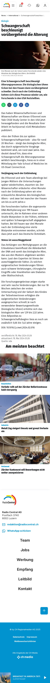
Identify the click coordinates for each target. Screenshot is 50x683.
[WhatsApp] (3, 105)
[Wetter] (29, 5)
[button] (38, 5)
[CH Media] (25, 656)
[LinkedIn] (27, 105)
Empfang (25, 569)
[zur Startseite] (6, 5)
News (3, 15)
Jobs (25, 550)
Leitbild (25, 579)
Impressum (32, 637)
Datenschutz (19, 637)
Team (25, 540)
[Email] (15, 105)
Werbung (25, 559)
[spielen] (45, 677)
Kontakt (25, 588)
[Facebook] (21, 105)
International (13, 15)
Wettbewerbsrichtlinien (25, 641)
